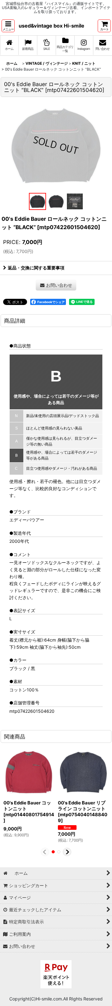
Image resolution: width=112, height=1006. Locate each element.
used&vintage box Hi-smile (51, 26)
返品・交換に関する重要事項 (36, 267)
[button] (8, 26)
